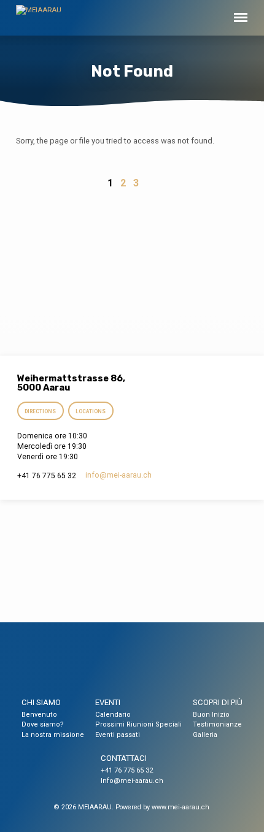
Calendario (113, 715)
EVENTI (107, 702)
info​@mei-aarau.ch (118, 475)
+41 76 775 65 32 (127, 770)
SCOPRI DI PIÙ (218, 702)
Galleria (205, 735)
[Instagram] (143, 664)
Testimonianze (217, 724)
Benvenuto (39, 715)
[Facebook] (120, 664)
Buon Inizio (211, 715)
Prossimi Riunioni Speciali (138, 724)
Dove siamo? (42, 724)
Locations (91, 411)
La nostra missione (52, 735)
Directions (40, 411)
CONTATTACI (124, 758)
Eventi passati (117, 735)
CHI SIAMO (41, 702)
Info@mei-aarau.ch (132, 781)
